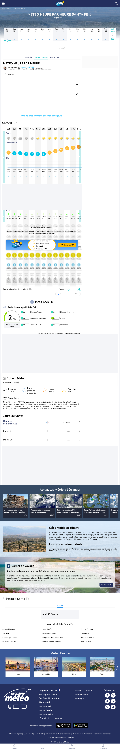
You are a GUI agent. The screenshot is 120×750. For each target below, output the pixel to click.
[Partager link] (68, 289)
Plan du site (39, 734)
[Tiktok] (113, 707)
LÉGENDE (10, 74)
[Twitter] (113, 695)
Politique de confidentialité (82, 734)
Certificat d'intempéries (49, 698)
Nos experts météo (48, 694)
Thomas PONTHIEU (27, 67)
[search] (116, 3)
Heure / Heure (40, 57)
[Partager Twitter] (79, 289)
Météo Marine (81, 694)
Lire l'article (106, 584)
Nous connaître (46, 706)
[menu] (4, 3)
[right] (116, 503)
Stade (60, 605)
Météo (4, 8)
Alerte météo (45, 702)
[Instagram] (113, 701)
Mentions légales (15, 734)
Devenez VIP (69, 245)
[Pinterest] (107, 707)
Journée (28, 57)
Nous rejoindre (45, 710)
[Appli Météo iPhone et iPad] (63, 725)
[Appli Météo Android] (80, 725)
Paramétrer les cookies (102, 734)
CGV (31, 734)
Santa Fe (16, 8)
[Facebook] (107, 695)
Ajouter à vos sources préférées (69, 294)
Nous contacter (46, 714)
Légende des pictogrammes (52, 718)
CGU (25, 734)
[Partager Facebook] (73, 289)
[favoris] (90, 14)
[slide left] (4, 157)
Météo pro (79, 698)
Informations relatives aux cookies (58, 734)
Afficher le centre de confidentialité (61, 737)
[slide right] (80, 157)
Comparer (54, 57)
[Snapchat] (107, 701)
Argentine (9, 8)
